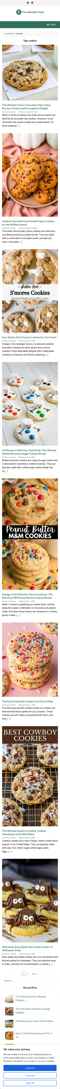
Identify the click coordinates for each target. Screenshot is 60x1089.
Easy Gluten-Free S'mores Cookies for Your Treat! (29, 337)
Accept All (30, 1068)
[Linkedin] (32, 3)
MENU (53, 25)
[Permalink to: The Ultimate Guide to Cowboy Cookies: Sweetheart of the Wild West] (30, 777)
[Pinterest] (28, 3)
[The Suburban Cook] (30, 11)
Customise (30, 1075)
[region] (30, 1067)
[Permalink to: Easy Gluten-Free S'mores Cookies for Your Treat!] (30, 292)
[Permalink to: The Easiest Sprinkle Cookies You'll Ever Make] (30, 660)
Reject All (30, 1083)
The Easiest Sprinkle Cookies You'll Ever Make (27, 701)
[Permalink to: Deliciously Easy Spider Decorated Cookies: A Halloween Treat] (30, 901)
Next (34, 974)
